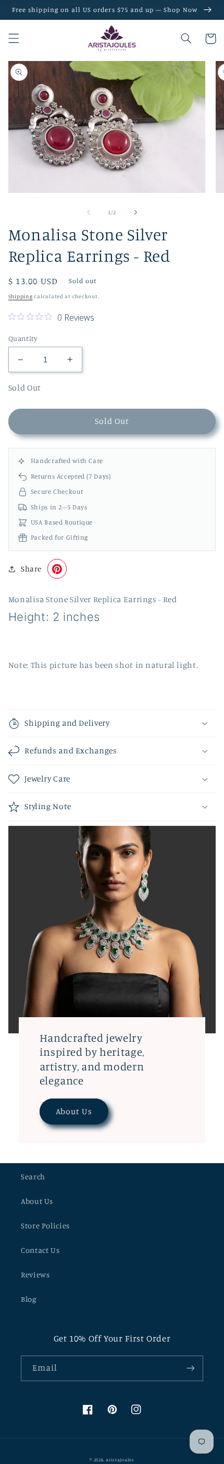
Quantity (22, 338)
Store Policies (45, 1225)
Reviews (35, 1274)
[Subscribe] (191, 1368)
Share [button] (31, 568)
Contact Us (40, 1250)
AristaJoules (120, 1459)
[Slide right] (135, 212)
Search (33, 1176)
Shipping (20, 296)
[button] (14, 39)
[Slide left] (88, 212)
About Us (74, 1111)
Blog (28, 1299)
